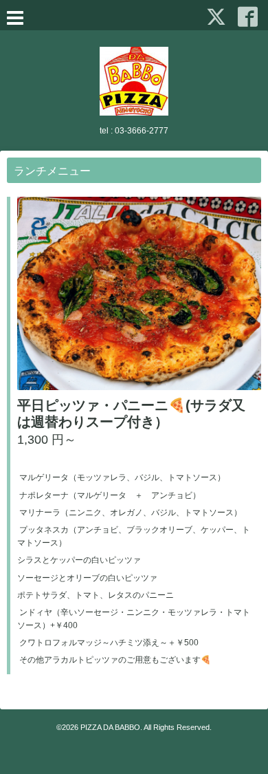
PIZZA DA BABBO (110, 727)
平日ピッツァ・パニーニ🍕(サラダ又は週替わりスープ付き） (131, 413)
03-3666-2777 (141, 131)
